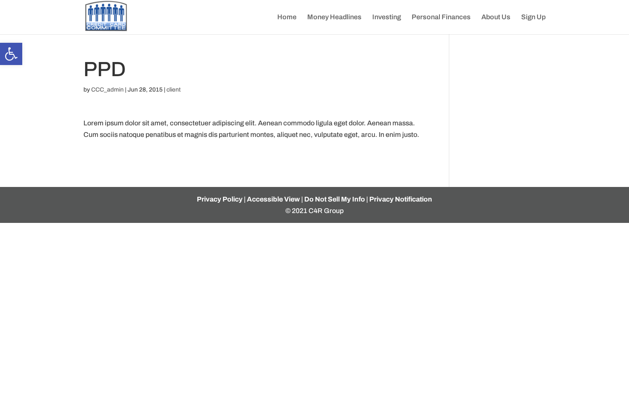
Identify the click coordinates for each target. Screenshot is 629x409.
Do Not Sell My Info (334, 199)
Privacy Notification (400, 199)
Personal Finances (441, 17)
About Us (495, 17)
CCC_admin (107, 89)
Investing (386, 17)
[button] (11, 54)
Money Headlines (334, 17)
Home (287, 17)
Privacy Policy (220, 199)
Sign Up (533, 17)
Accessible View (273, 199)
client (173, 89)
